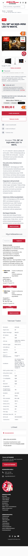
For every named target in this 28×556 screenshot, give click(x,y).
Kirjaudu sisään (20, 443)
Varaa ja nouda (14, 119)
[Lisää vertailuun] (3, 128)
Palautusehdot (5, 525)
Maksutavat (5, 518)
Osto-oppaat (5, 504)
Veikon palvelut (5, 498)
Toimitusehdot (5, 523)
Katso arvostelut (16, 68)
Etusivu (3, 11)
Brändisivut (5, 503)
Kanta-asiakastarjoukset (8, 528)
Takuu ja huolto (6, 519)
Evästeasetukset (6, 530)
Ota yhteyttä (5, 501)
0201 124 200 (8, 472)
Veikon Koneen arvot (7, 508)
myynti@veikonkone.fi (10, 476)
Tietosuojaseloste (6, 526)
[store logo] (12, 2)
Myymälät (4, 496)
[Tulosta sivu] (3, 132)
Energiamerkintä (9, 433)
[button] (6, 68)
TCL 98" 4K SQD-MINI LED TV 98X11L (12, 12)
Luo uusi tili (8, 445)
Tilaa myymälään (9, 287)
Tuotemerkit (10, 11)
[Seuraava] (25, 61)
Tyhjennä (19, 240)
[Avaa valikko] (3, 2)
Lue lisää (22, 90)
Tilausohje (4, 521)
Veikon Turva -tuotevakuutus (9, 506)
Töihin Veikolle (5, 499)
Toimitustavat (5, 516)
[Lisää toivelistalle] (3, 124)
